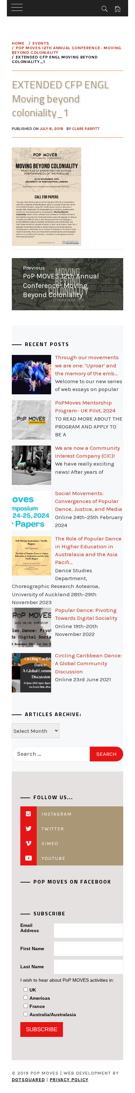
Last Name (32, 966)
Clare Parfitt (86, 128)
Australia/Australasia (52, 1014)
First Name (32, 948)
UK (32, 990)
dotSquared (28, 1079)
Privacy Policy (69, 1079)
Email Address (29, 928)
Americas (39, 998)
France (37, 1006)
